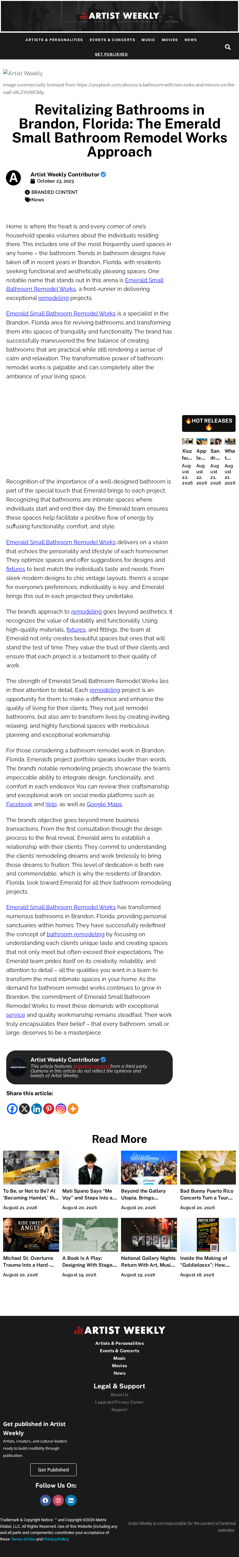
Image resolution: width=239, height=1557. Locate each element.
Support (119, 1409)
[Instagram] (60, 1108)
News (191, 40)
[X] (24, 1108)
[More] (73, 1108)
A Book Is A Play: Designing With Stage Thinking (87, 1265)
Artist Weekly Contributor (65, 174)
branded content (91, 1066)
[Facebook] (12, 1108)
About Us (119, 1394)
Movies (170, 40)
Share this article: (29, 1093)
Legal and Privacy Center (119, 1402)
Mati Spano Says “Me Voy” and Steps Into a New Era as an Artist (87, 1198)
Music (149, 40)
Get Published (111, 54)
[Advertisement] (89, 431)
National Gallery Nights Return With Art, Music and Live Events (148, 1265)
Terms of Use (23, 1539)
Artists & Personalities (54, 40)
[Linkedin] (36, 1108)
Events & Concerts (113, 40)
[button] (228, 47)
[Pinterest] (48, 1108)
